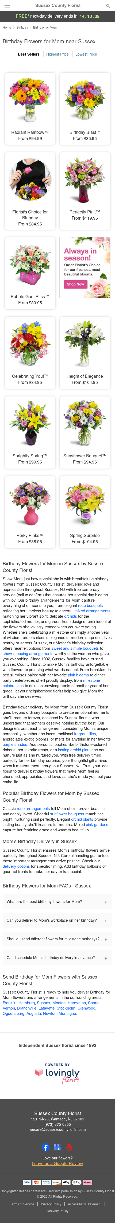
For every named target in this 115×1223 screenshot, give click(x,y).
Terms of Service (22, 1204)
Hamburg (26, 1002)
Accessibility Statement (84, 1204)
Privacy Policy (51, 1204)
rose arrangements (33, 808)
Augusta (33, 1013)
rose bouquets (90, 605)
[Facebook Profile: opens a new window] (45, 1147)
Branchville (26, 1008)
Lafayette (47, 1008)
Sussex (43, 1002)
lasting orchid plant (74, 749)
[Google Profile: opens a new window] (57, 1147)
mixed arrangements (92, 610)
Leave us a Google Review (57, 1163)
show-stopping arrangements (28, 653)
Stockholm (66, 1008)
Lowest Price (86, 54)
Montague (67, 1013)
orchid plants (82, 819)
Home (7, 27)
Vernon (9, 1008)
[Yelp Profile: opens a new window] (69, 1147)
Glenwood (86, 1008)
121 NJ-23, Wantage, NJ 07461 (57, 1118)
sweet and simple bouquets (75, 648)
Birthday (22, 27)
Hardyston (77, 1002)
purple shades (15, 744)
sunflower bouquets (67, 813)
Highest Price (57, 54)
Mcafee (59, 1002)
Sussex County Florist (57, 5)
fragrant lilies (85, 733)
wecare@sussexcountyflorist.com (57, 1129)
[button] (104, 1211)
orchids (70, 616)
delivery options (16, 866)
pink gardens (97, 824)
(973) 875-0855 (57, 1124)
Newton (49, 1013)
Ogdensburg (13, 1013)
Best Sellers (29, 54)
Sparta (93, 1002)
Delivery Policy (57, 1210)
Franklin (9, 1002)
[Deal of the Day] (84, 269)
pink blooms (78, 674)
